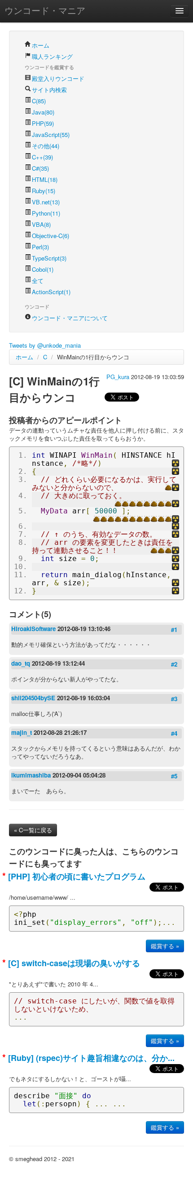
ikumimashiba (32, 775)
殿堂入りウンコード (58, 78)
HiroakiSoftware (34, 628)
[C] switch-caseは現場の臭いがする (73, 963)
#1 (174, 629)
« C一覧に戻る (33, 830)
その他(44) (45, 145)
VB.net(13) (46, 202)
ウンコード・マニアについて (70, 318)
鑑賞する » (165, 945)
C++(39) (42, 157)
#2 (174, 664)
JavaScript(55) (51, 134)
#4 (174, 733)
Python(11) (46, 213)
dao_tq (21, 663)
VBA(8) (41, 224)
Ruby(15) (43, 190)
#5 (174, 776)
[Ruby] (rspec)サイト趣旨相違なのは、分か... (90, 1058)
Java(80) (43, 112)
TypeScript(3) (49, 258)
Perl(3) (40, 247)
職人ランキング (52, 56)
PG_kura (118, 376)
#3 (174, 698)
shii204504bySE (34, 698)
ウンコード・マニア (44, 10)
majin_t (22, 732)
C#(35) (40, 168)
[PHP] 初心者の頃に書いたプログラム (75, 876)
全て (38, 280)
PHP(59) (43, 123)
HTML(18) (44, 179)
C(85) (39, 101)
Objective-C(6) (50, 235)
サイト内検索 (49, 89)
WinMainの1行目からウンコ (93, 357)
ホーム (40, 45)
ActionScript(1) (51, 291)
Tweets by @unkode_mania (45, 345)
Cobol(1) (42, 269)
